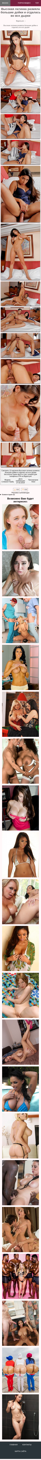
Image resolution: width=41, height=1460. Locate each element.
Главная (14, 1445)
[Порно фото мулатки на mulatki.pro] (20, 1323)
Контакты (26, 1445)
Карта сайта (20, 1451)
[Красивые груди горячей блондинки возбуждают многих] (20, 1136)
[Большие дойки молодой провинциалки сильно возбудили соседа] (20, 995)
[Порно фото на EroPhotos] (20, 1230)
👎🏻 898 (24, 490)
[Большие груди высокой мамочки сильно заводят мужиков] (20, 668)
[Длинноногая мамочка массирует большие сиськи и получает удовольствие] (20, 1042)
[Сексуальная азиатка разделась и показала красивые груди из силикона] (20, 855)
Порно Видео (24, 3)
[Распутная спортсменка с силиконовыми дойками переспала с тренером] (20, 1089)
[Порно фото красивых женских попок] (20, 1370)
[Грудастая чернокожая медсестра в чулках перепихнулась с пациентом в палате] (20, 761)
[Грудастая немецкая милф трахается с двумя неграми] (20, 1183)
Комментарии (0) (8, 494)
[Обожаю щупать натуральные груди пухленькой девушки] (20, 574)
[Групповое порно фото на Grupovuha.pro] (20, 1277)
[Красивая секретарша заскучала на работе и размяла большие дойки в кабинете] (20, 808)
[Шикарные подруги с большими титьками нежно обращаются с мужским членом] (20, 527)
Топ (37, 3)
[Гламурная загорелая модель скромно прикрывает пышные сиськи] (20, 949)
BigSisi (5, 3)
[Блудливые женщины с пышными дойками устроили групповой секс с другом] (20, 902)
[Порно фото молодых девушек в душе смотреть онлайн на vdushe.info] (20, 1417)
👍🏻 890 (16, 490)
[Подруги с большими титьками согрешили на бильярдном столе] (20, 714)
